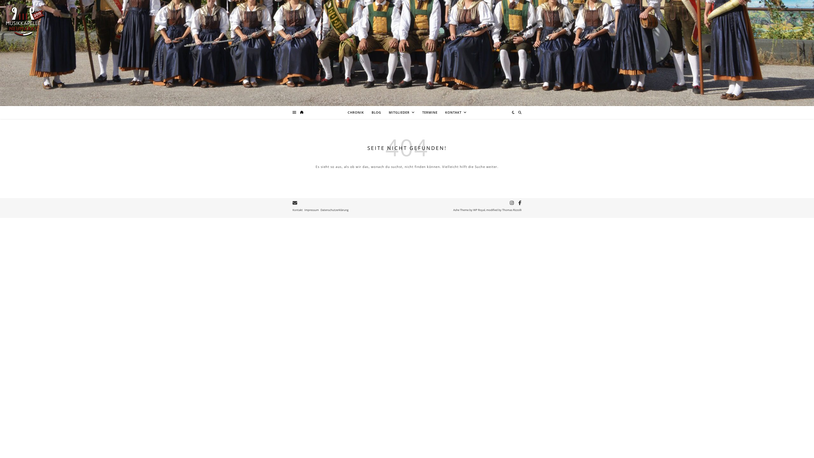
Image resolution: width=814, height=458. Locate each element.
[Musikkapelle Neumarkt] (25, 21)
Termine (430, 112)
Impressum (311, 210)
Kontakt (453, 112)
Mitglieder (399, 112)
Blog (376, 112)
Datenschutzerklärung (334, 210)
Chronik (356, 112)
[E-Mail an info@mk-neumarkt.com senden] (295, 202)
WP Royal (479, 210)
